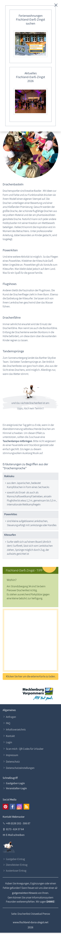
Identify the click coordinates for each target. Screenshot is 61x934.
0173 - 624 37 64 (15, 829)
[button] (5, 806)
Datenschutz (13, 761)
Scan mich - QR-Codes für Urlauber (24, 749)
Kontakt (10, 736)
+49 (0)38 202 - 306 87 (18, 823)
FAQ (8, 723)
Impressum (12, 755)
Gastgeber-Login (15, 783)
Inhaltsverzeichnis (16, 729)
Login (9, 742)
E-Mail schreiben (15, 835)
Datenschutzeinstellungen (20, 768)
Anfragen (11, 717)
